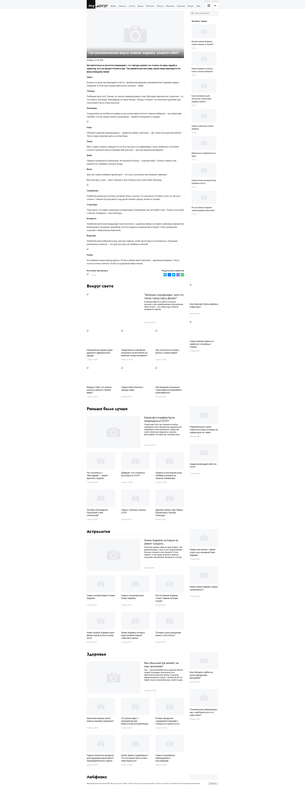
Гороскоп (181, 6)
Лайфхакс (97, 777)
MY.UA (91, 4)
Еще (198, 6)
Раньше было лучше (107, 409)
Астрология (98, 531)
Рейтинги (150, 6)
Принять (213, 784)
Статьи (132, 6)
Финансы (170, 6)
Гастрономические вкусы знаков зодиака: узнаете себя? (134, 53)
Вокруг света (100, 286)
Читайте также (199, 21)
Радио (190, 6)
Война (113, 6)
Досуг (102, 6)
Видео (140, 6)
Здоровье (96, 654)
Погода (160, 6)
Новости (122, 6)
